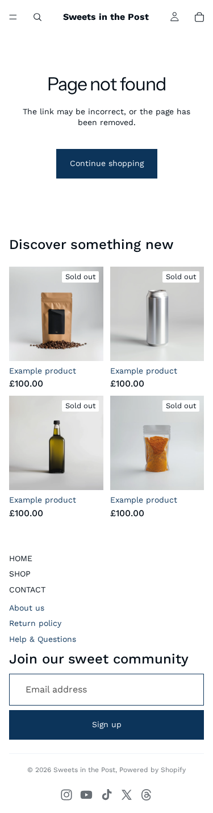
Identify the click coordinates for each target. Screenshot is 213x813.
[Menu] (13, 17)
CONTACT (27, 589)
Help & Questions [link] (42, 639)
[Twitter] (126, 795)
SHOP (20, 573)
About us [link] (26, 607)
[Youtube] (86, 795)
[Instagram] (66, 795)
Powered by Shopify (152, 770)
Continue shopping (107, 163)
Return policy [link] (35, 623)
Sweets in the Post (84, 770)
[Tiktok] (107, 795)
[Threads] (146, 795)
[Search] (37, 17)
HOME (20, 558)
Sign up (107, 724)
